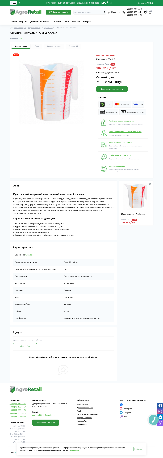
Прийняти (138, 449)
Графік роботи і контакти (120, 155)
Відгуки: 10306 (145, 3)
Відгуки (87, 21)
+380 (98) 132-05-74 (134, 12)
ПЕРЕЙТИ (106, 2)
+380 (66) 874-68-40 (134, 9)
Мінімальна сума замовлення (121, 121)
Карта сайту (82, 421)
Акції (67, 21)
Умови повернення (117, 166)
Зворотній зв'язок (84, 418)
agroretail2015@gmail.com (43, 415)
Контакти (56, 21)
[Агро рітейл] (45, 389)
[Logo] (26, 12)
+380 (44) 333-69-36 (18, 413)
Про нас (76, 21)
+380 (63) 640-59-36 (134, 15)
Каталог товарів (20, 28)
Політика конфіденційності (88, 414)
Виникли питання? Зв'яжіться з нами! (125, 132)
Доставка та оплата (39, 21)
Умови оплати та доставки (120, 142)
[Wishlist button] (150, 184)
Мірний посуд (49, 28)
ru (19, 3)
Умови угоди (82, 404)
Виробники (81, 424)
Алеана (28, 255)
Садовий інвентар (34, 28)
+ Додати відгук (25, 346)
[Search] (104, 12)
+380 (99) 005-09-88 (18, 416)
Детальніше (74, 450)
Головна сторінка (19, 21)
